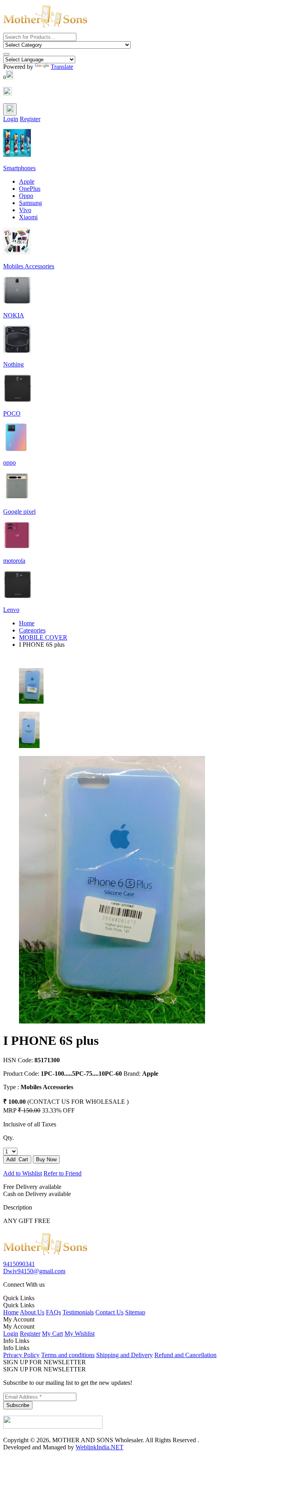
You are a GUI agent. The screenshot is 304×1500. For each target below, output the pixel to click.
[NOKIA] (17, 301)
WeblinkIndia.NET (100, 1447)
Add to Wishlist (22, 1173)
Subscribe (17, 1405)
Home (26, 623)
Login (10, 119)
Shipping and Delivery (124, 1355)
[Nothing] (17, 350)
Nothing (13, 364)
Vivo (25, 210)
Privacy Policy (21, 1355)
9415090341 (19, 1264)
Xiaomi (28, 217)
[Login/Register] (10, 109)
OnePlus (29, 188)
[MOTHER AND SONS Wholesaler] (45, 1256)
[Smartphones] (17, 154)
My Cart (52, 1333)
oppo (9, 462)
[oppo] (17, 449)
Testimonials (78, 1312)
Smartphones (19, 168)
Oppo (26, 195)
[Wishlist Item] (7, 93)
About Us (32, 1312)
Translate (62, 66)
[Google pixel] (17, 498)
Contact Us (109, 1312)
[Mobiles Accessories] (17, 252)
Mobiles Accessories (28, 266)
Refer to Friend (63, 1173)
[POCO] (17, 400)
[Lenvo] (17, 596)
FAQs (53, 1312)
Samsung (30, 202)
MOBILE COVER (43, 637)
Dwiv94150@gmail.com (34, 1271)
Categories (32, 630)
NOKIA (13, 315)
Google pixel (19, 511)
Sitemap (135, 1312)
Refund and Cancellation (185, 1355)
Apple (26, 181)
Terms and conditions (68, 1355)
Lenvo (11, 609)
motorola (14, 560)
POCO (12, 413)
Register (30, 119)
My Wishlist (80, 1333)
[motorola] (17, 547)
